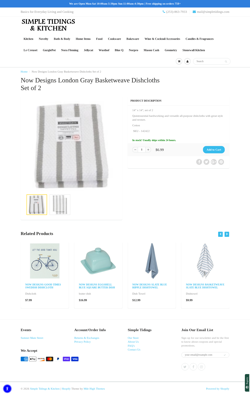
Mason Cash (151, 50)
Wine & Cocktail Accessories (162, 38)
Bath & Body (62, 38)
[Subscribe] (224, 355)
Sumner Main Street (32, 337)
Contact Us (134, 349)
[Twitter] (185, 366)
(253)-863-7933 (176, 12)
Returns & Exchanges (86, 337)
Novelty (43, 38)
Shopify (66, 388)
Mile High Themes (94, 388)
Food (99, 38)
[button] (7, 388)
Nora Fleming (69, 50)
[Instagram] (201, 366)
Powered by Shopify (217, 388)
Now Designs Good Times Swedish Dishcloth (43, 286)
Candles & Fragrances (200, 38)
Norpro (133, 50)
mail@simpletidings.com (213, 12)
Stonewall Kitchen (193, 50)
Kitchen (28, 38)
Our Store (133, 337)
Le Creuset (30, 50)
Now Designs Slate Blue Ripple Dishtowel (149, 286)
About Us (133, 341)
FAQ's (131, 345)
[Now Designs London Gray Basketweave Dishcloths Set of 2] (71, 146)
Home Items (83, 38)
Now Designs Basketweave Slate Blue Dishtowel (205, 286)
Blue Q (119, 50)
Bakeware (132, 38)
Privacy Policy (82, 341)
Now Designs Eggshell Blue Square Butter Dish (97, 286)
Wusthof (104, 50)
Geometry (171, 50)
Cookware (114, 38)
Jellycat (88, 50)
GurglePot (49, 50)
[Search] (226, 62)
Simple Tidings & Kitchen (45, 388)
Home (24, 71)
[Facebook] (193, 366)
